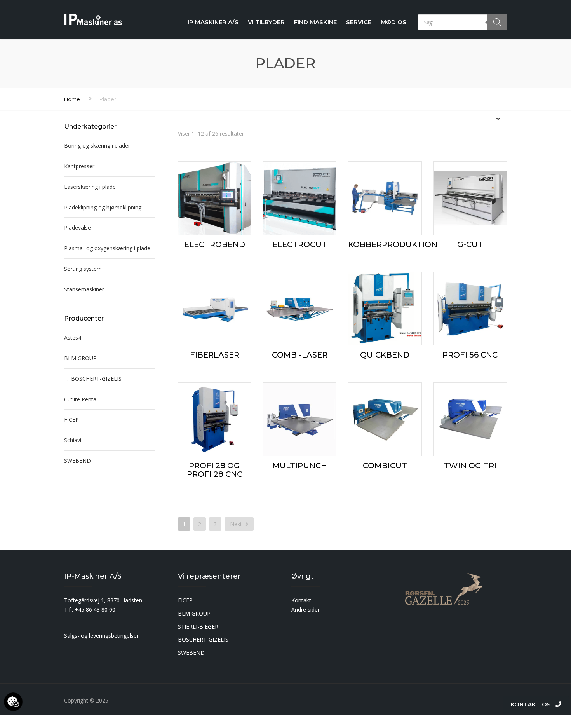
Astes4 (72, 337)
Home (72, 99)
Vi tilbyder (266, 22)
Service (358, 22)
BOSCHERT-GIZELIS (96, 378)
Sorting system (83, 268)
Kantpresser (79, 166)
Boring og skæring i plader (97, 145)
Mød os (393, 22)
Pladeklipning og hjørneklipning (102, 207)
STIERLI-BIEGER (198, 626)
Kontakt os (532, 704)
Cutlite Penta (80, 399)
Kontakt (301, 600)
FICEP (71, 419)
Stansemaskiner (84, 289)
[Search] (497, 22)
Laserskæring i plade (90, 186)
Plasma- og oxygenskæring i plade (107, 248)
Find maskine (315, 22)
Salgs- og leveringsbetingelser (101, 635)
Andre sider (305, 609)
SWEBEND (77, 460)
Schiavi (72, 440)
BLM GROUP (80, 358)
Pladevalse (77, 227)
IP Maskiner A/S (213, 22)
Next (237, 524)
